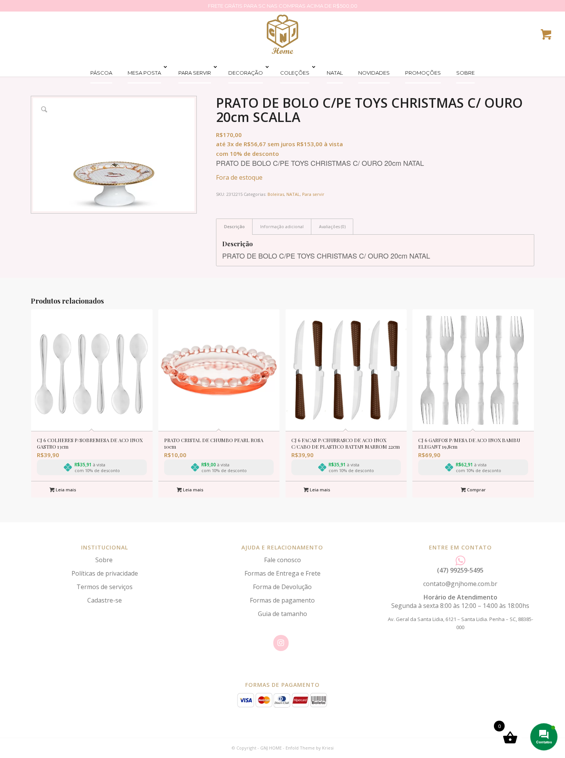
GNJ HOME (271, 748)
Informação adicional (282, 226)
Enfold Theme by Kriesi (310, 748)
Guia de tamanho (282, 613)
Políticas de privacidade (104, 573)
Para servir (313, 194)
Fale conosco (282, 560)
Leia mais (65, 490)
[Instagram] (281, 643)
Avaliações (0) (332, 226)
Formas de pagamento (282, 600)
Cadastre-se (104, 600)
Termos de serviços (104, 587)
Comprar (476, 490)
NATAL (293, 194)
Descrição (234, 226)
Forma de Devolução (282, 587)
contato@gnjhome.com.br (460, 583)
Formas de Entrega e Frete (282, 573)
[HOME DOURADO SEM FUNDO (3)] (282, 34)
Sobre (104, 560)
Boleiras (276, 194)
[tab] (234, 226)
